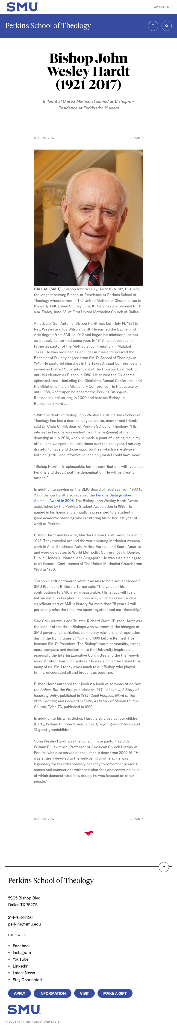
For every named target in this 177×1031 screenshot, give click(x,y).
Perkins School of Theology (48, 25)
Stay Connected (27, 979)
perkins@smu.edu (24, 924)
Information (52, 993)
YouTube (21, 959)
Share (135, 138)
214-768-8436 (20, 917)
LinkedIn (21, 966)
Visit (84, 993)
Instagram (22, 952)
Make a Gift (115, 993)
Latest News (24, 972)
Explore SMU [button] (162, 7)
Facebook (22, 945)
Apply (19, 993)
